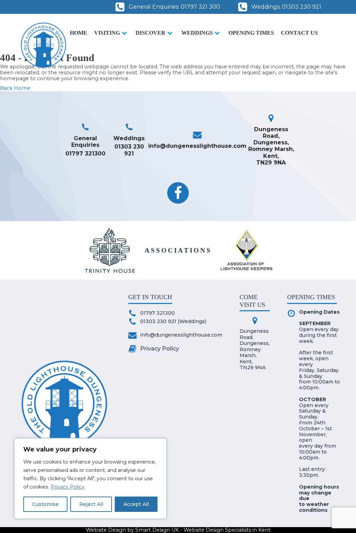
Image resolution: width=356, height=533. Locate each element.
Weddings (197, 33)
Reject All (91, 504)
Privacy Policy (67, 487)
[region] (90, 478)
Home (78, 33)
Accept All (136, 504)
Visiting (107, 33)
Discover (150, 33)
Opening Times (251, 33)
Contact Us (299, 33)
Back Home (15, 88)
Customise (45, 504)
